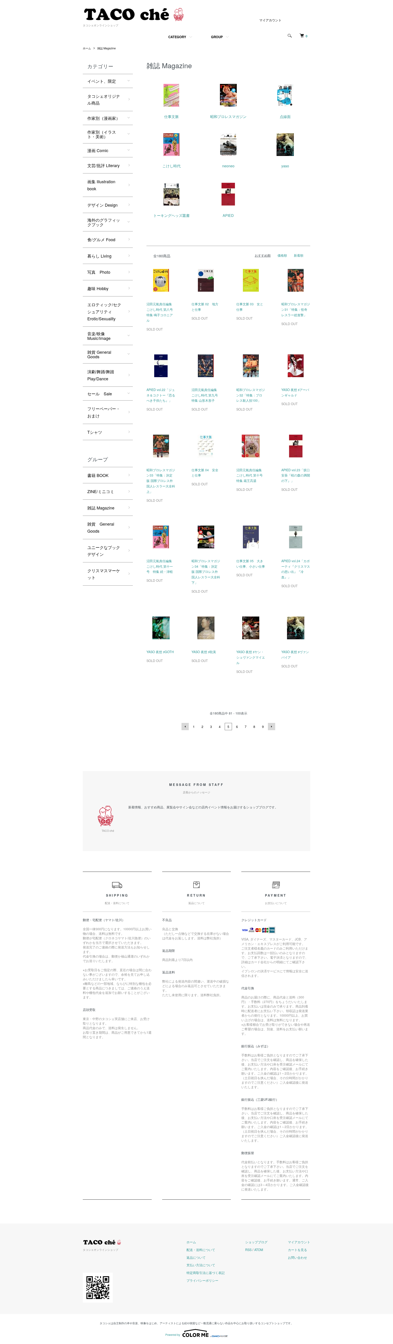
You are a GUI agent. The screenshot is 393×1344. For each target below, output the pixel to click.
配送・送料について (200, 1249)
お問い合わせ (297, 1257)
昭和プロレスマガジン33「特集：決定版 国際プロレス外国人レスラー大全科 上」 (160, 481)
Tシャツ (94, 432)
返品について (196, 1257)
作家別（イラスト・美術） (101, 134)
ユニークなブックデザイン (103, 550)
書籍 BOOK (97, 475)
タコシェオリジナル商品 (103, 99)
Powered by (172, 1334)
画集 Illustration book (101, 184)
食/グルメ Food (101, 239)
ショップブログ (256, 1242)
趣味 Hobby (97, 288)
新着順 (298, 255)
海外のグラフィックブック (103, 222)
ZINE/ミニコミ (100, 491)
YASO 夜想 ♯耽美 (203, 651)
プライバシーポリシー (202, 1280)
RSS (248, 1249)
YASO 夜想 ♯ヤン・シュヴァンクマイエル (250, 657)
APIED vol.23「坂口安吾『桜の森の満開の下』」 (295, 475)
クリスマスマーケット (103, 573)
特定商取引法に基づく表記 (205, 1272)
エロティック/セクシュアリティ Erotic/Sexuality (104, 311)
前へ (185, 726)
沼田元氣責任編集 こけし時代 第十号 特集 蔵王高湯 (251, 475)
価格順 (282, 255)
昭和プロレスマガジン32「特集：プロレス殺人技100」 (250, 395)
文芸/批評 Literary (103, 165)
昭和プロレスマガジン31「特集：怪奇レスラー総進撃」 (295, 309)
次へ (271, 726)
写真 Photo (98, 272)
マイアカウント (270, 20)
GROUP (217, 37)
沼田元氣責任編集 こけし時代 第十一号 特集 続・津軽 (159, 566)
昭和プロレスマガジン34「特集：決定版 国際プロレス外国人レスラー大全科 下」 (205, 572)
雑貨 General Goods (99, 354)
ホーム (87, 48)
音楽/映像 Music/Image (99, 336)
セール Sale (99, 393)
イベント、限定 (101, 81)
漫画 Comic (97, 150)
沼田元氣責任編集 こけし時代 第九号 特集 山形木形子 (206, 395)
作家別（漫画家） (103, 118)
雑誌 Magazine (106, 48)
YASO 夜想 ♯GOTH (160, 651)
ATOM (258, 1249)
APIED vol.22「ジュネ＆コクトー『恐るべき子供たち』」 (160, 395)
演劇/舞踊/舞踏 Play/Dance (100, 375)
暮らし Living (99, 256)
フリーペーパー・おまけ (103, 412)
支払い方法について (200, 1265)
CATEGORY (177, 37)
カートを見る (297, 1249)
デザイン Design (102, 205)
